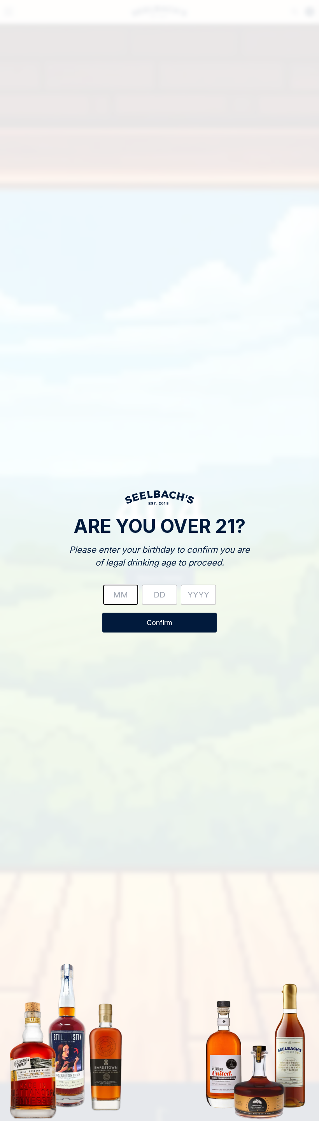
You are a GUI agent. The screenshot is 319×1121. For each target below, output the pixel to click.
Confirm (159, 622)
